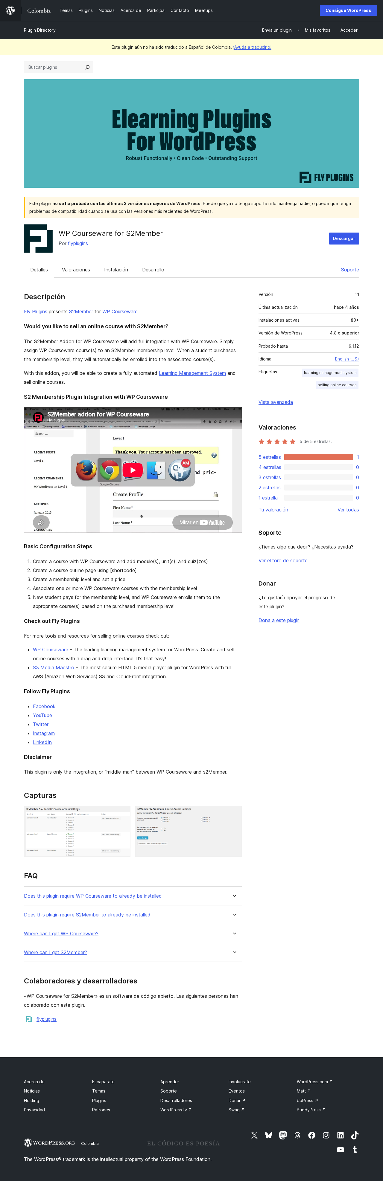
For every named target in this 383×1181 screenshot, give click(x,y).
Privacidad (34, 1109)
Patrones (101, 1109)
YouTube (42, 715)
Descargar (344, 238)
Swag (237, 1109)
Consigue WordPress (348, 10)
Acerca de (34, 1081)
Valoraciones (76, 270)
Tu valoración (273, 510)
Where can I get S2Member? (55, 952)
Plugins (99, 1100)
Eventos (237, 1090)
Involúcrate (240, 1081)
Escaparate (103, 1081)
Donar (237, 1100)
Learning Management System (192, 373)
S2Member (81, 311)
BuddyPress (311, 1109)
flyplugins (78, 243)
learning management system (330, 372)
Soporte (350, 270)
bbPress (307, 1100)
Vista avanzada (276, 402)
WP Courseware (120, 311)
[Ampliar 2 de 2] (234, 814)
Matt (304, 1090)
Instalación (116, 270)
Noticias (32, 1090)
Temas (98, 1090)
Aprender (169, 1081)
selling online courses (337, 385)
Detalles (39, 270)
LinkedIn (42, 742)
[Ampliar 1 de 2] (122, 814)
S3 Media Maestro (53, 667)
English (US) (347, 358)
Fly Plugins (35, 311)
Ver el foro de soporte (283, 560)
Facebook (44, 706)
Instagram (44, 733)
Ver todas (348, 510)
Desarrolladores (176, 1100)
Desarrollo (153, 270)
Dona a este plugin (279, 620)
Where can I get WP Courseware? (61, 933)
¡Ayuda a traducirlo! (252, 47)
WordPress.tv (176, 1109)
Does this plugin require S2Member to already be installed (87, 915)
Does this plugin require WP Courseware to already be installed (93, 896)
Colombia (90, 1143)
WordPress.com (315, 1081)
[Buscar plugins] (87, 67)
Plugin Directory (40, 30)
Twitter (40, 724)
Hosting (31, 1100)
